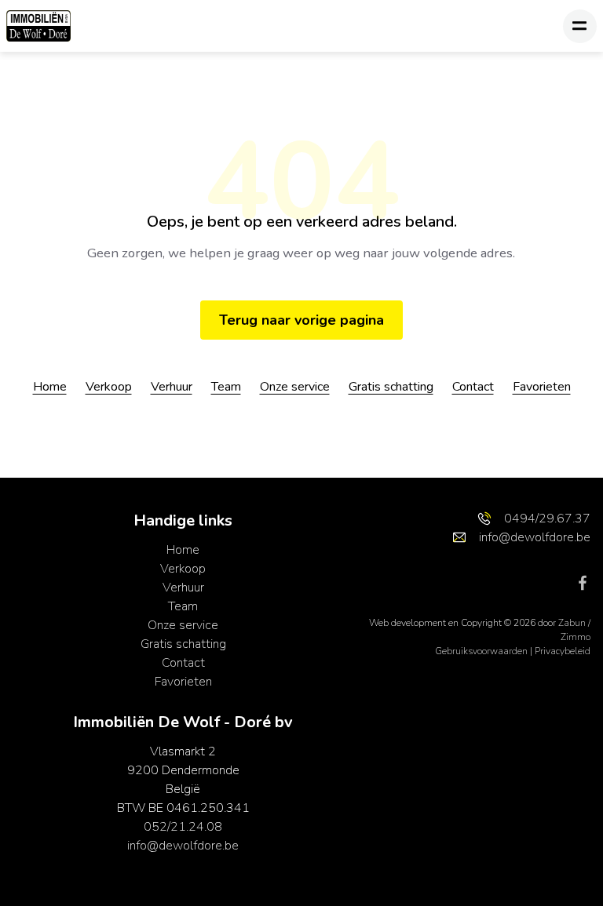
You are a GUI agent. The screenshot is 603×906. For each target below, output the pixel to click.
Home (50, 386)
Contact (473, 386)
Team (226, 386)
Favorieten (542, 386)
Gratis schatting (391, 386)
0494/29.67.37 (547, 518)
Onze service (295, 386)
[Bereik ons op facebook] (582, 581)
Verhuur (171, 386)
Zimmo (575, 637)
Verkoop (109, 386)
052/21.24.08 (183, 826)
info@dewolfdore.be (183, 845)
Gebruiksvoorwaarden (482, 651)
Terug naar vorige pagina (301, 320)
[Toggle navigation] (580, 26)
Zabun (572, 623)
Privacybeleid (562, 651)
